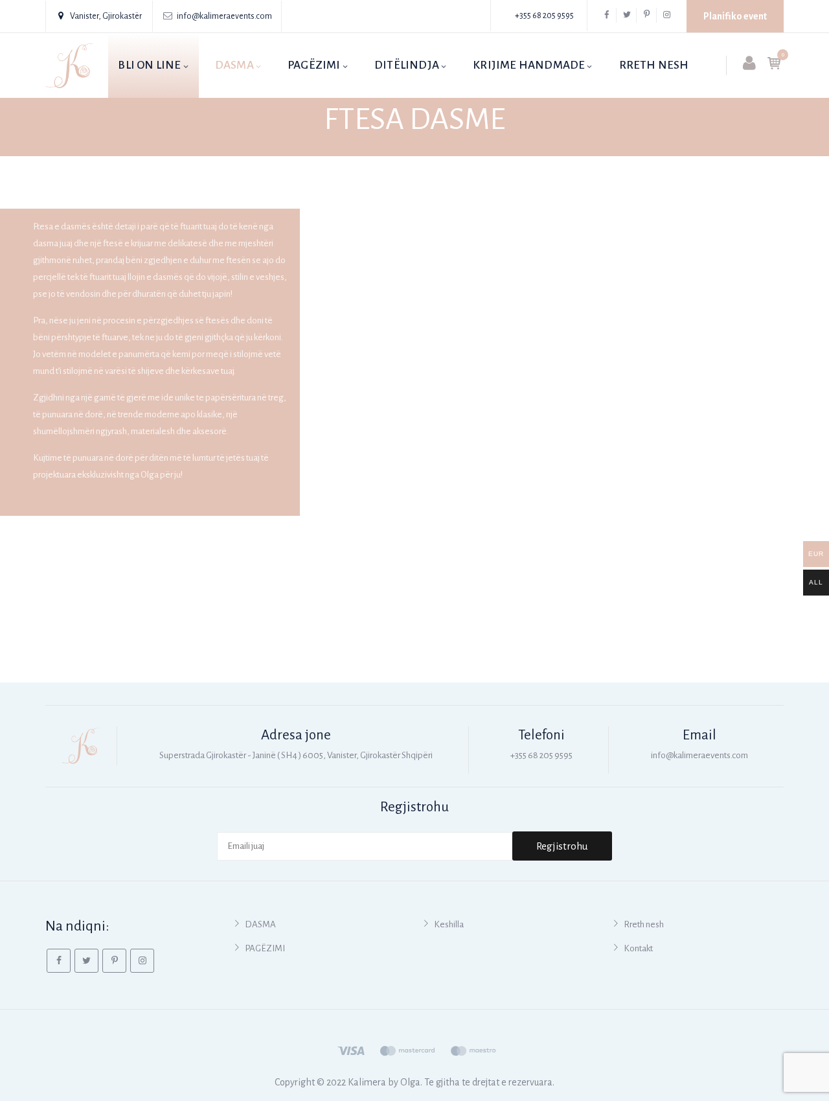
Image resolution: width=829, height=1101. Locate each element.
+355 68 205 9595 (544, 15)
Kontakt (638, 948)
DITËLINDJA (406, 65)
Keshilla (449, 924)
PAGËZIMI (314, 65)
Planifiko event (735, 16)
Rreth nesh (644, 924)
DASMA (234, 65)
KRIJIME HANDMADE (529, 65)
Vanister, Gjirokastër (106, 16)
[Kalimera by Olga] (69, 65)
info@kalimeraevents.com (224, 16)
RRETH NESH (654, 65)
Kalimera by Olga (384, 1082)
